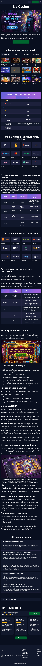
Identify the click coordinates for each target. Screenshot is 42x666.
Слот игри (35, 54)
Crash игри (25, 54)
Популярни (4, 54)
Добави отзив (34, 613)
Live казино (15, 54)
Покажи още (21, 637)
